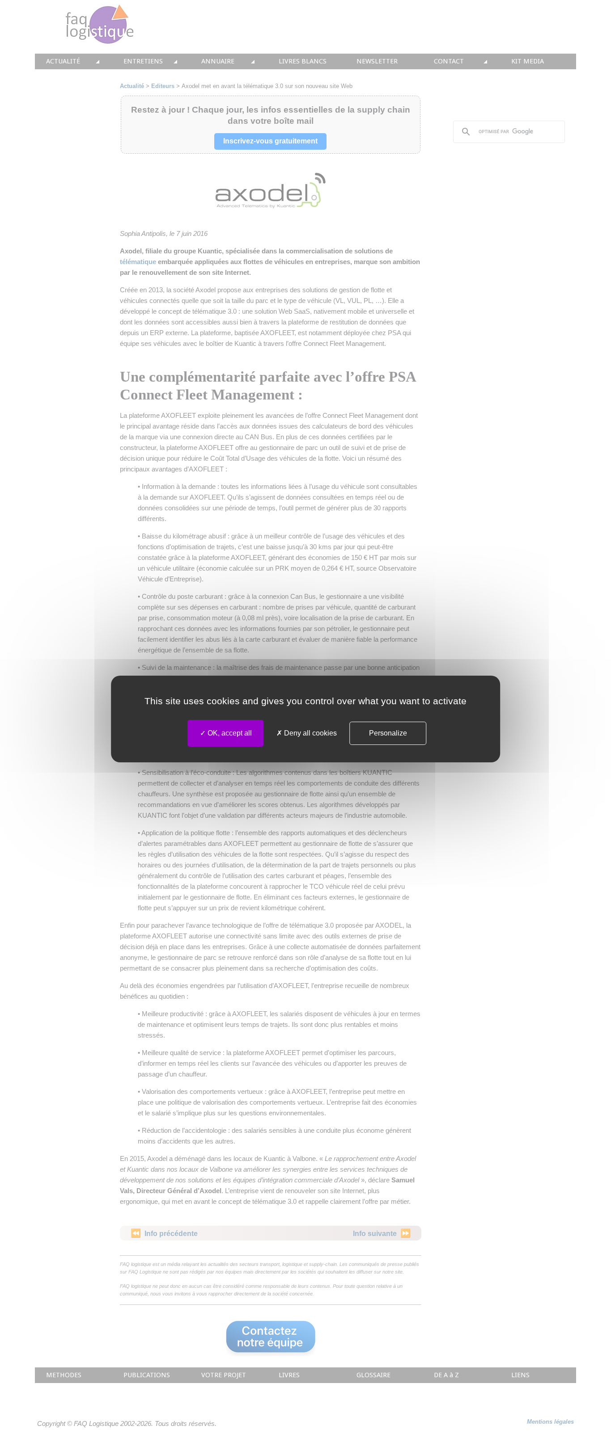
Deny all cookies (309, 733)
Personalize (388, 733)
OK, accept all (229, 733)
